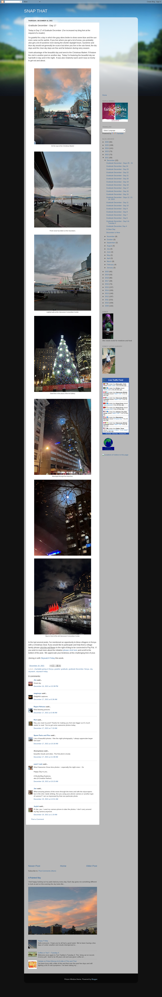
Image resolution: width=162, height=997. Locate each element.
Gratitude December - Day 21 (117, 175)
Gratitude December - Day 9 (117, 209)
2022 (107, 154)
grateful (57, 669)
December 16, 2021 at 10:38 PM (46, 686)
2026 (107, 142)
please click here (70, 650)
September (111, 243)
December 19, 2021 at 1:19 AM (45, 815)
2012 (107, 296)
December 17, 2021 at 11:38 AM (46, 757)
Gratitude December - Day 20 (117, 179)
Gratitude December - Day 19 (117, 182)
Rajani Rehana (39, 707)
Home (63, 866)
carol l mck (38, 764)
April (109, 258)
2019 (107, 275)
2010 (107, 303)
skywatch (31, 671)
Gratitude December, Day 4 (116, 226)
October (110, 239)
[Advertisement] (62, 844)
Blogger (94, 979)
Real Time (115, 433)
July (108, 249)
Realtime (108, 448)
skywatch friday (42, 671)
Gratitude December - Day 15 (117, 194)
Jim (35, 680)
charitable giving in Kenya (43, 669)
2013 (107, 293)
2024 (107, 148)
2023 (107, 151)
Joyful (36, 806)
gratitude (64, 669)
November (111, 236)
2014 (107, 290)
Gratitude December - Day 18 (117, 185)
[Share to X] (55, 666)
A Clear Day (110, 229)
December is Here (113, 232)
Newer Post (34, 866)
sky (91, 669)
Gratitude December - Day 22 (117, 172)
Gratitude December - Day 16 (117, 191)
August (110, 246)
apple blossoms (108, 405)
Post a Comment (37, 819)
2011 (107, 300)
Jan (35, 788)
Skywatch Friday (48, 658)
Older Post (91, 866)
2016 (107, 284)
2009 (107, 306)
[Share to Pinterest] (60, 666)
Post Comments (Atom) (47, 871)
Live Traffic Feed (115, 380)
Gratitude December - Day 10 (117, 205)
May (109, 255)
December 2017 (108, 409)
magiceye (37, 693)
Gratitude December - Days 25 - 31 (119, 163)
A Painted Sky (34, 878)
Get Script (108, 433)
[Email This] (51, 666)
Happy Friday (43, 941)
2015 (107, 287)
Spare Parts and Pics (42, 735)
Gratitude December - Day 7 (117, 215)
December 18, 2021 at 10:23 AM (46, 781)
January (110, 268)
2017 (107, 281)
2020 (107, 271)
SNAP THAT (35, 11)
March (109, 261)
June (109, 252)
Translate (119, 133)
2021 (107, 158)
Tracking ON (122, 433)
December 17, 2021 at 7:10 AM (45, 728)
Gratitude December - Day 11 (117, 202)
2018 (107, 278)
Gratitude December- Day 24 (117, 166)
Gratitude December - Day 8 (117, 212)
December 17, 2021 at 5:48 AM (45, 713)
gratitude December (76, 669)
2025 (107, 145)
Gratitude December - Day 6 (117, 218)
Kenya (86, 669)
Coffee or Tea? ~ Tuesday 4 (48, 953)
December (111, 160)
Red (35, 720)
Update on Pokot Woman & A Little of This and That (57, 961)
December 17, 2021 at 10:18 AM (46, 744)
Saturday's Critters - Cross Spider (118, 430)
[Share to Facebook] (57, 666)
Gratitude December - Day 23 (117, 169)
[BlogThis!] (53, 666)
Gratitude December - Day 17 (117, 188)
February (110, 264)
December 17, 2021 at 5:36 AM (45, 699)
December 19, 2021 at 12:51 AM (46, 799)
